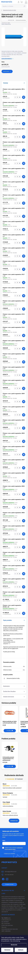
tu (19, 941)
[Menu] (26, 2)
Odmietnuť (7, 950)
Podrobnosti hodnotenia (20, 20)
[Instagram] (6, 878)
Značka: (6, 24)
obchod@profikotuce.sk (10, 871)
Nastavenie (14, 945)
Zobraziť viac (14, 820)
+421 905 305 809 (9, 874)
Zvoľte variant (6, 71)
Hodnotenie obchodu (14, 775)
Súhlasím (20, 950)
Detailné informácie (7, 58)
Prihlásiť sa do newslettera (9, 853)
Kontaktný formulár (9, 884)
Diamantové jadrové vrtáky (13, 678)
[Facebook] (3, 878)
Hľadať (24, 6)
